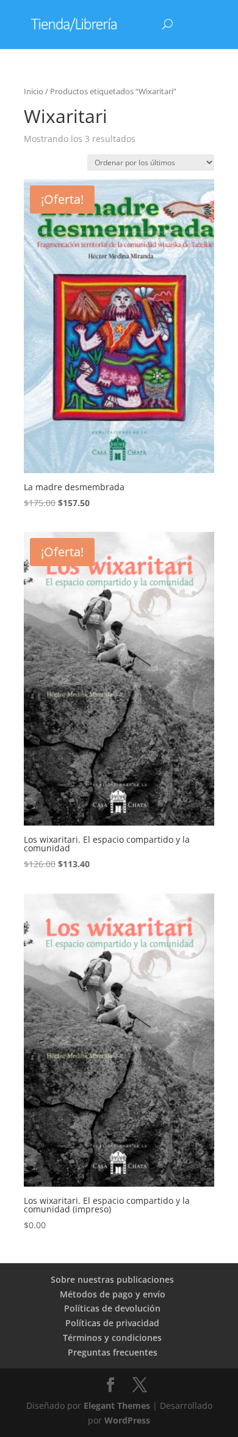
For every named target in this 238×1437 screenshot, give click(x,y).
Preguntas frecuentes (112, 1352)
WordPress (127, 1420)
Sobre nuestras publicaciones (112, 1279)
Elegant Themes (117, 1405)
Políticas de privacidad (112, 1323)
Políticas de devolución (112, 1308)
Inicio (33, 91)
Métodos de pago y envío (112, 1294)
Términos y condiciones (112, 1337)
